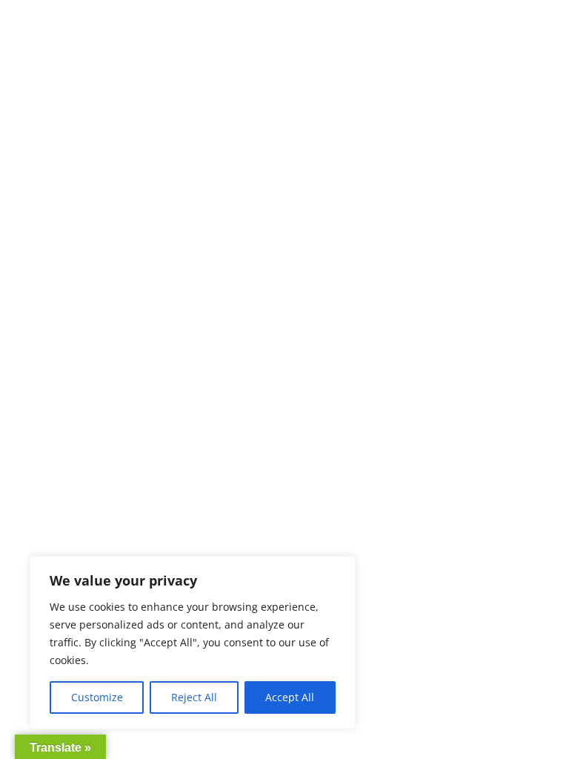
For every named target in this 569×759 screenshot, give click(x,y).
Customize (97, 697)
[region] (193, 642)
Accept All (289, 697)
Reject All (194, 697)
